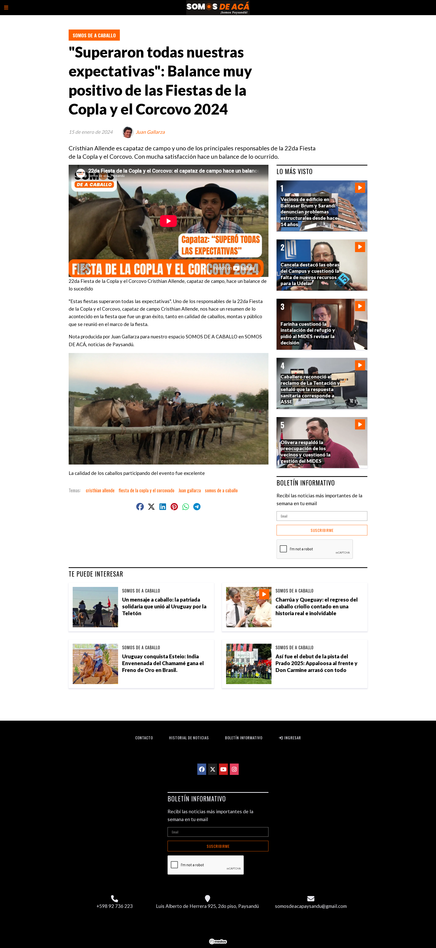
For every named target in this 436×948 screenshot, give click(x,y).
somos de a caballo (221, 490)
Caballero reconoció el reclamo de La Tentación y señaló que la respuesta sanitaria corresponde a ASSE (310, 389)
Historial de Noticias (189, 737)
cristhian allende (100, 490)
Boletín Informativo (243, 737)
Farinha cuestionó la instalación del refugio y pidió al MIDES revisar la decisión (308, 333)
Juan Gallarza (150, 132)
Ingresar (292, 737)
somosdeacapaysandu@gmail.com (311, 906)
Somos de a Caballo (94, 35)
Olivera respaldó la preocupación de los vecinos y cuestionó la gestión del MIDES (306, 451)
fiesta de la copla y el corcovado (146, 490)
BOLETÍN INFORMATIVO (306, 482)
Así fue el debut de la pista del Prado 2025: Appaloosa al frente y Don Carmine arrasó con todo (317, 663)
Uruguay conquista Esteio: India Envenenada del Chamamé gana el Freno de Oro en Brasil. (163, 663)
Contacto (144, 737)
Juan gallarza (189, 490)
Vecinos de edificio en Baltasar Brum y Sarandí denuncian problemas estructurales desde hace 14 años (309, 211)
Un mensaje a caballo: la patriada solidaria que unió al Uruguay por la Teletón (164, 606)
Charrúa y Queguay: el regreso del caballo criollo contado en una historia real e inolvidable (317, 606)
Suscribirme (322, 530)
